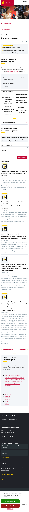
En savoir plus (5, 457)
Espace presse (19, 9)
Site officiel (8, 394)
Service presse (5, 11)
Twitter (7, 401)
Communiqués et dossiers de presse (13, 50)
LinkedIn (7, 404)
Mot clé (3, 150)
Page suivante (22, 349)
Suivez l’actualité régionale (8, 9)
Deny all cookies (11, 506)
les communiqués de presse (12, 375)
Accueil (3, 7)
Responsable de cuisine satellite (11, 446)
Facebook (7, 399)
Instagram (7, 396)
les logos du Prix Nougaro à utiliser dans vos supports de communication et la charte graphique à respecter (15, 379)
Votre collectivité (11, 7)
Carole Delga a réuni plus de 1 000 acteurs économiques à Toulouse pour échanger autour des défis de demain (13, 236)
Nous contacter (8, 474)
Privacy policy (25, 504)
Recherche (22, 157)
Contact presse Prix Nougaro (11, 53)
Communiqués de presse (7, 32)
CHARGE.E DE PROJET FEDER (10, 452)
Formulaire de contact (9, 122)
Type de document (6, 145)
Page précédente (8, 349)
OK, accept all (11, 501)
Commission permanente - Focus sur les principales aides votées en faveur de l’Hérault (14, 174)
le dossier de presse (10, 373)
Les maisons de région (10, 479)
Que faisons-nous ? (21, 7)
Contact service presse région (11, 47)
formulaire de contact (13, 71)
